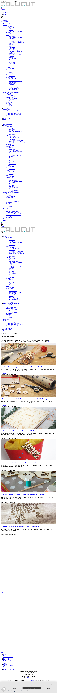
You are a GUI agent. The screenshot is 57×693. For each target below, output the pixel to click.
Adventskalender (13, 79)
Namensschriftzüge (11, 96)
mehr (48, 688)
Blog (4, 119)
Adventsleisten (12, 82)
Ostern (7, 69)
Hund (10, 105)
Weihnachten (9, 77)
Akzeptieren (32, 688)
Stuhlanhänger (12, 62)
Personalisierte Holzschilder (16, 41)
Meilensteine (12, 38)
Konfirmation (9, 67)
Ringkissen (11, 57)
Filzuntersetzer (12, 83)
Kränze (10, 72)
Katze (10, 107)
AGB (4, 654)
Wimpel (11, 30)
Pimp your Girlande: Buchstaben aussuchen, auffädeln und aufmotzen (23, 494)
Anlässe (5, 25)
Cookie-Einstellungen (8, 660)
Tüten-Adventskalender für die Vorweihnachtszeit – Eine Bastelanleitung (24, 399)
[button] (28, 122)
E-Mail (48, 341)
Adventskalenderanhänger (15, 81)
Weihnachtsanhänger (14, 88)
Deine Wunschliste (4, 19)
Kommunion (9, 64)
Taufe (7, 74)
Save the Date (12, 58)
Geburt (7, 35)
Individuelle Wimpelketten (15, 31)
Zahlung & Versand (8, 657)
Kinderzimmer (6, 109)
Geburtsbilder (9, 93)
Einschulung (9, 26)
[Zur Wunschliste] (2, 17)
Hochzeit (8, 46)
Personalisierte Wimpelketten (13, 114)
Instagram (3, 592)
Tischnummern (12, 63)
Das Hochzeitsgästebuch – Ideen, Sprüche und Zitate (17, 431)
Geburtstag (9, 43)
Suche (15, 1)
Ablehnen (15, 688)
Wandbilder (9, 117)
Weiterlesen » (4, 373)
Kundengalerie (7, 118)
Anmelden (5, 12)
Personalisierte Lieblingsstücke (11, 92)
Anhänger (11, 27)
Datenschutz (6, 658)
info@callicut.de (30, 677)
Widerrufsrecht (6, 659)
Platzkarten (11, 56)
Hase (10, 104)
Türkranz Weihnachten (14, 87)
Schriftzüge (11, 59)
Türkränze (11, 99)
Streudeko (11, 61)
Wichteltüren (12, 91)
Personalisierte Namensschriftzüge (17, 42)
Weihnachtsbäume (13, 89)
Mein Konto (3, 9)
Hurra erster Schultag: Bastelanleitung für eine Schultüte (19, 462)
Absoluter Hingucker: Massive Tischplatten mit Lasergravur (20, 526)
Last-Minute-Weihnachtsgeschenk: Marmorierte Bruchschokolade (22, 367)
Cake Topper (12, 28)
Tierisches (8, 103)
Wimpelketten (9, 102)
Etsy (2, 652)
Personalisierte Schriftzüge (15, 54)
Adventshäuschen (13, 78)
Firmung (8, 32)
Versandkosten (31, 680)
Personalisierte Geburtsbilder (16, 40)
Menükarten (12, 53)
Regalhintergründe (10, 115)
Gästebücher (12, 48)
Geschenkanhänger (14, 50)
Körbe (10, 52)
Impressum (6, 655)
